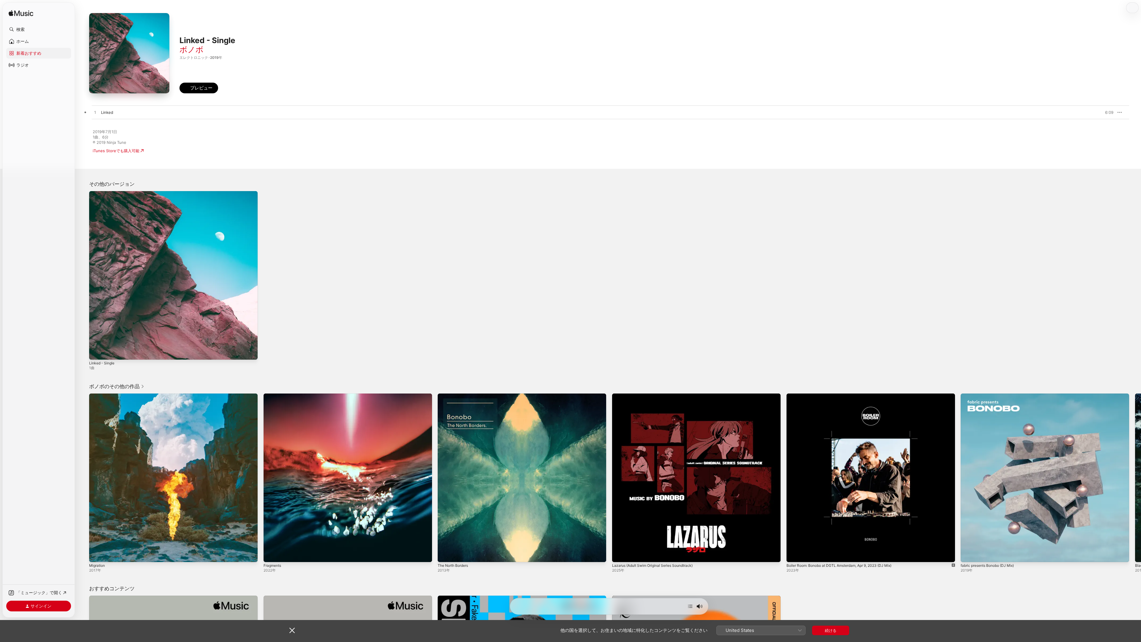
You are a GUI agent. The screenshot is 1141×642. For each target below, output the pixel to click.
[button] (39, 29)
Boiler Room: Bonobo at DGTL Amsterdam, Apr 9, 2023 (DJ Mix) (845, 396)
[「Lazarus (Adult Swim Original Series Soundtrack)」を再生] (619, 554)
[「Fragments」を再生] (271, 554)
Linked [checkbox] (107, 112)
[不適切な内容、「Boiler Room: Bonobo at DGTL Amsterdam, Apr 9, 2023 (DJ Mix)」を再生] (793, 554)
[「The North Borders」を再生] (445, 554)
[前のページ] (83, 477)
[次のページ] (1135, 477)
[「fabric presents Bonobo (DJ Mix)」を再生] (968, 554)
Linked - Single (103, 193)
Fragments (273, 396)
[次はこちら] (690, 606)
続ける (830, 630)
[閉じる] (292, 630)
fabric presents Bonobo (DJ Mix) (991, 396)
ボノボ (191, 49)
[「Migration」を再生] (96, 554)
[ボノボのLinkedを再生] (95, 112)
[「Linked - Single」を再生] (96, 352)
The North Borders (455, 396)
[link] (116, 386)
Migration (98, 396)
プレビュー (1106, 112)
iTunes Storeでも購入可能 (116, 150)
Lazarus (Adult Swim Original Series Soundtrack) (657, 396)
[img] (21, 13)
